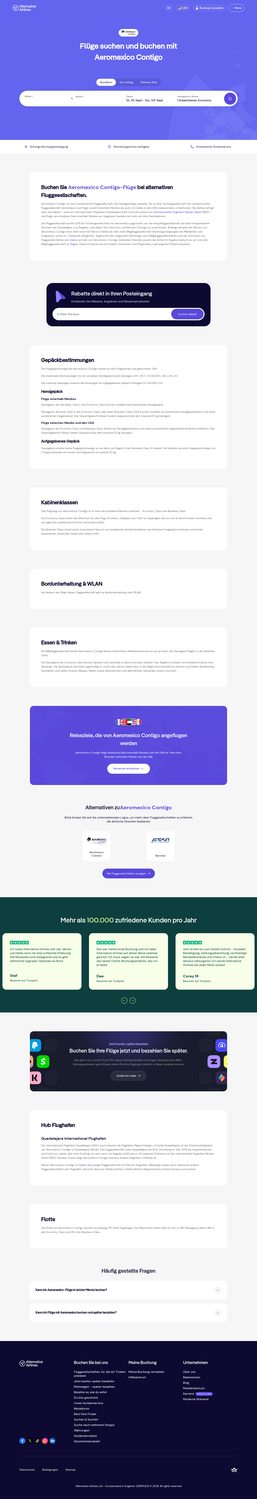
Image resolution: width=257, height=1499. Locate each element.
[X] (30, 1443)
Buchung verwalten (211, 8)
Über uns (189, 1372)
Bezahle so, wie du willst (90, 1392)
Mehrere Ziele (149, 82)
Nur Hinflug (126, 82)
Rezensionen (191, 1377)
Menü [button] (238, 8)
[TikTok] (37, 1443)
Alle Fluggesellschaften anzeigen (126, 873)
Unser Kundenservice (88, 1403)
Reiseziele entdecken (126, 768)
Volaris (73, 240)
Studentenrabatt (85, 1436)
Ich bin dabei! (187, 314)
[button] (168, 7)
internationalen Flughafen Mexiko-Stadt (177, 212)
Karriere (188, 1394)
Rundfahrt (106, 82)
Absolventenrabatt (87, 1441)
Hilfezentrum (137, 1377)
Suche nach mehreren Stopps (94, 1425)
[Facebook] (22, 1443)
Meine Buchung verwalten (146, 1372)
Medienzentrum (194, 1388)
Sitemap (70, 1469)
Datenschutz (27, 1469)
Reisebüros (81, 1409)
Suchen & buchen (86, 1419)
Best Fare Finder (85, 1414)
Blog (186, 1383)
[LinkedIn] (52, 1443)
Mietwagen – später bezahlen (94, 1387)
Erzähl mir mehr (126, 1075)
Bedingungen (50, 1469)
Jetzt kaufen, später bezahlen (94, 1381)
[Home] (24, 7)
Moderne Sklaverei (196, 1399)
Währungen (82, 1430)
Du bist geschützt (86, 1398)
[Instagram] (45, 1443)
